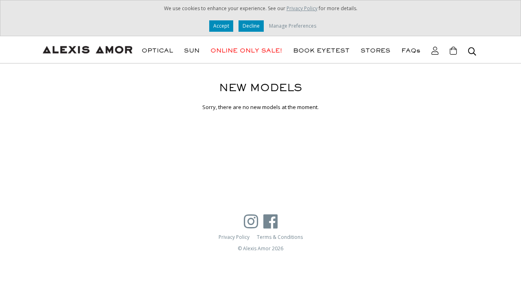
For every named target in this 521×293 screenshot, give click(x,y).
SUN (191, 50)
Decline (251, 25)
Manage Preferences (292, 25)
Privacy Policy (302, 8)
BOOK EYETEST (321, 50)
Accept (221, 25)
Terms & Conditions (280, 237)
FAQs (410, 50)
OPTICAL (157, 50)
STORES (375, 50)
